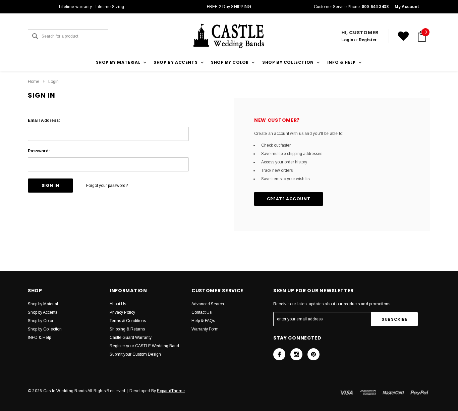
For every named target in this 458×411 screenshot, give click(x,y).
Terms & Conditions (128, 320)
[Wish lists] (403, 36)
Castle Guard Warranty (131, 337)
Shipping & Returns (127, 329)
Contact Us (201, 312)
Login (347, 40)
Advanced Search (207, 304)
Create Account (288, 199)
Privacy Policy (122, 312)
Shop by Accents (42, 312)
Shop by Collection (45, 329)
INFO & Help (39, 337)
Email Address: (44, 120)
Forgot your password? (107, 185)
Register (368, 40)
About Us (118, 304)
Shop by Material (43, 304)
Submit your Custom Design (135, 354)
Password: (39, 151)
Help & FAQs (203, 320)
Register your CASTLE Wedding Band (144, 346)
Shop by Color (40, 320)
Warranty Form (205, 329)
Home (33, 81)
